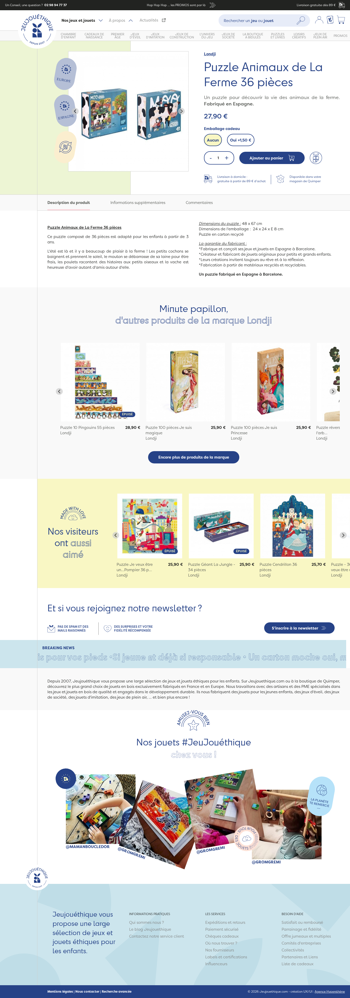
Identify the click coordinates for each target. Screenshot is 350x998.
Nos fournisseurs (219, 950)
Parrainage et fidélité (301, 929)
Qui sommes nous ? (146, 922)
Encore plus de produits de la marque (193, 457)
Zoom (73, 54)
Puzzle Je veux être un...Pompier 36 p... (135, 567)
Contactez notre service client (156, 936)
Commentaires (199, 202)
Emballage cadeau (222, 128)
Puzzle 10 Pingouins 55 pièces (87, 427)
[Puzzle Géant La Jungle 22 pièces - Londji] (221, 526)
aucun (213, 140)
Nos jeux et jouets (78, 20)
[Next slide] (181, 111)
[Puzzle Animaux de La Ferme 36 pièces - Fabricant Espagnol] (100, 382)
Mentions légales (60, 991)
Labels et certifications (226, 957)
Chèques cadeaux (222, 936)
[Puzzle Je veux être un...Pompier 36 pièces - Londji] (149, 526)
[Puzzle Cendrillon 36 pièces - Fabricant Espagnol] (292, 526)
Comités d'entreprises (301, 943)
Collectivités (293, 950)
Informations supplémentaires (137, 202)
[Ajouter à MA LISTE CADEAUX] (316, 158)
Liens (313, 957)
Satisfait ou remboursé (302, 922)
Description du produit (68, 202)
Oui (240, 140)
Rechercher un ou (249, 20)
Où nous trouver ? (221, 943)
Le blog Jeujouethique (150, 929)
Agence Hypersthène (330, 991)
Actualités (149, 20)
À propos (117, 20)
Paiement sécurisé (222, 929)
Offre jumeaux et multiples (306, 936)
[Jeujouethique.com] (37, 47)
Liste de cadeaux (297, 964)
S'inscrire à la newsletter (295, 628)
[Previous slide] (75, 111)
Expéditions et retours (225, 922)
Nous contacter (87, 991)
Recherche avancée (116, 991)
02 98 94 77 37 (55, 5)
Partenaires (292, 957)
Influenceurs (216, 964)
